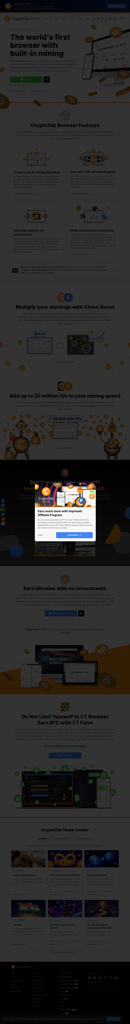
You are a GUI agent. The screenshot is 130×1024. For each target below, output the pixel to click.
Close (40, 535)
